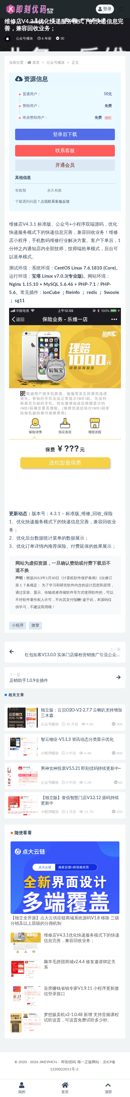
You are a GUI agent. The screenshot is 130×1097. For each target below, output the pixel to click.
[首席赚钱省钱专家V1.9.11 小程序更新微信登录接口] (26, 996)
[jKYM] (8, 39)
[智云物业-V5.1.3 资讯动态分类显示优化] (23, 747)
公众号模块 (24, 38)
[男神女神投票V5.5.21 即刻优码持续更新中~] (23, 781)
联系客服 (65, 150)
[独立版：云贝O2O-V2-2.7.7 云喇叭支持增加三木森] (23, 718)
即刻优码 (68, 1062)
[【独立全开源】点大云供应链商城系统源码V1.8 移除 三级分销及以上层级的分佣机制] (65, 889)
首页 (36, 62)
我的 (21, 1092)
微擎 (35, 626)
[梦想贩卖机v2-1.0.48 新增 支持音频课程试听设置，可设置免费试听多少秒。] (26, 1027)
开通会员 (65, 165)
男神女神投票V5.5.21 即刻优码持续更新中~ (81, 768)
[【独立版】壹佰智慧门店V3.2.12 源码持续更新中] (23, 805)
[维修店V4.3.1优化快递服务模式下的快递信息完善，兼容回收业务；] (26, 948)
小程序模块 (50, 753)
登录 (107, 9)
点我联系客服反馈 (55, 201)
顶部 (108, 1092)
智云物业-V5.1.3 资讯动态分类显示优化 (77, 739)
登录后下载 (65, 134)
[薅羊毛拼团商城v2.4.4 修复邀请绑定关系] (26, 969)
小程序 (18, 626)
